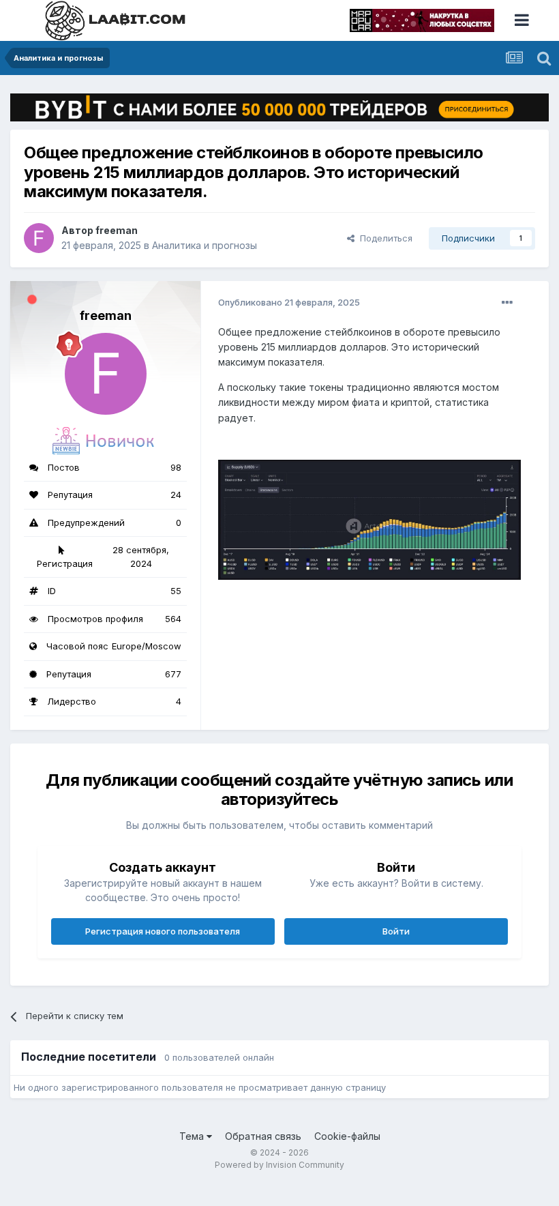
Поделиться (383, 238)
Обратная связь (263, 1136)
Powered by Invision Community (279, 1165)
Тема (193, 1136)
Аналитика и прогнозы (204, 245)
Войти (396, 931)
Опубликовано (289, 302)
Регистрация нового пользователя (162, 931)
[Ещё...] (507, 303)
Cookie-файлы (347, 1136)
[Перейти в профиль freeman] (39, 238)
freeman (116, 230)
